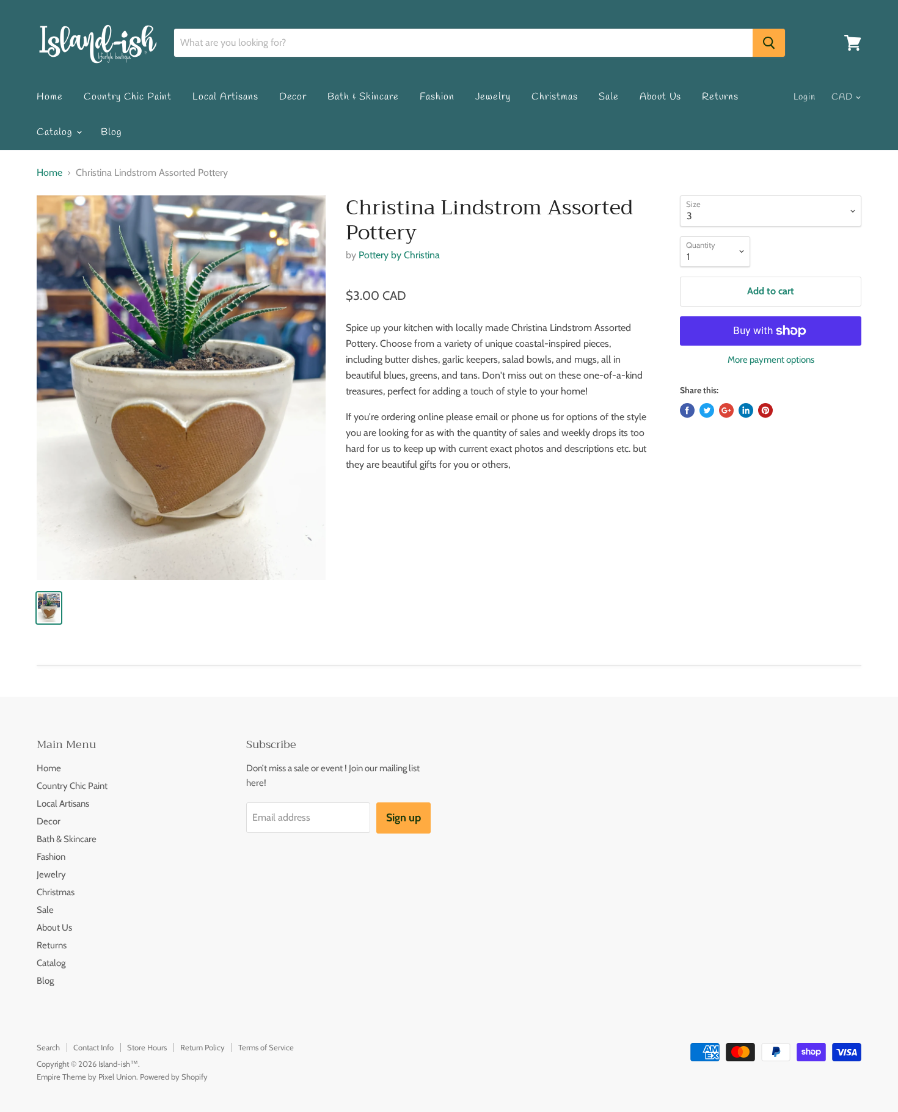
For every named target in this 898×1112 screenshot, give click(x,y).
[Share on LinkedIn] (746, 410)
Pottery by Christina (399, 255)
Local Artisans (225, 96)
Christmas (554, 96)
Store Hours (147, 1047)
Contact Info (93, 1047)
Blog (111, 132)
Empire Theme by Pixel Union (86, 1076)
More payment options (771, 360)
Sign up (403, 817)
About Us (661, 96)
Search (48, 1047)
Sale (609, 96)
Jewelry (493, 96)
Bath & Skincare (362, 96)
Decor (293, 96)
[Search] (769, 43)
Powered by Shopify (174, 1076)
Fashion (437, 96)
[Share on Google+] (726, 410)
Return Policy (202, 1047)
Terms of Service (266, 1047)
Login (805, 97)
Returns (720, 96)
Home (50, 96)
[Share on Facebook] (687, 410)
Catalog (56, 132)
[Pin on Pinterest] (765, 410)
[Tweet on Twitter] (706, 410)
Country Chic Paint (128, 96)
